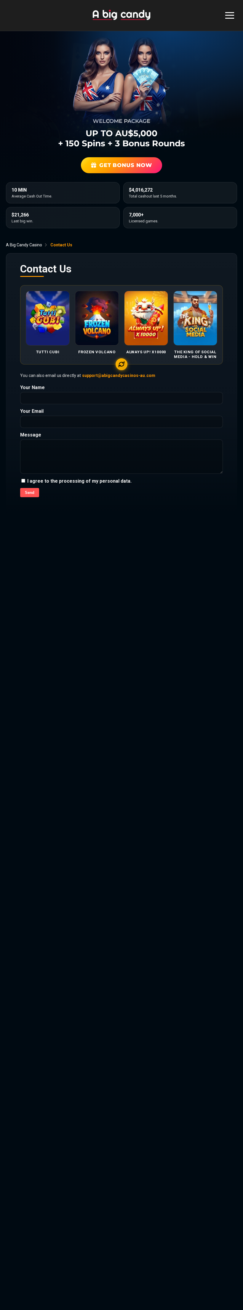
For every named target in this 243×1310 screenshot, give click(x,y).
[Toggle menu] (229, 15)
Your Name (32, 387)
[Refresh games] (121, 364)
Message (30, 435)
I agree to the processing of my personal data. (79, 481)
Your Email (32, 411)
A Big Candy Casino (24, 245)
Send (29, 492)
